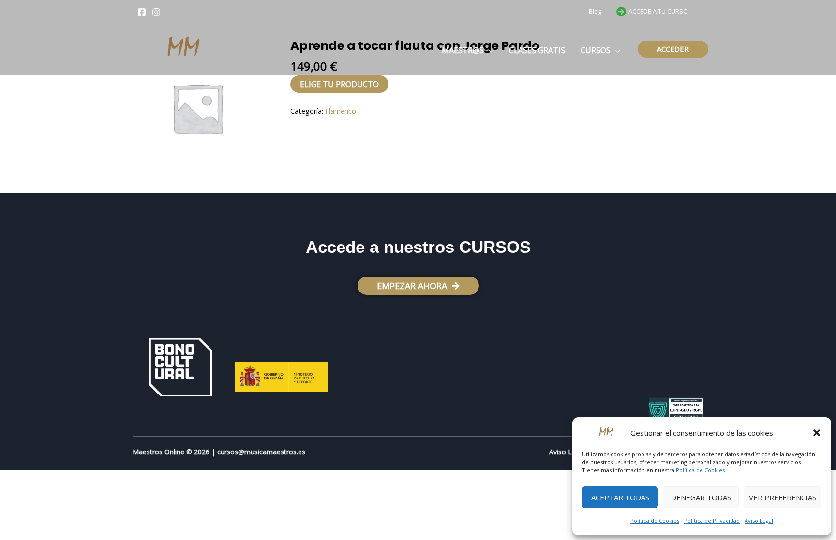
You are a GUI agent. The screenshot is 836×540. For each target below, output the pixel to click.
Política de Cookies (654, 520)
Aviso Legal (759, 520)
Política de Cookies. (701, 470)
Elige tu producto (339, 84)
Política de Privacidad (712, 520)
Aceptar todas (620, 497)
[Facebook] (141, 12)
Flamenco (340, 111)
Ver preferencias (782, 497)
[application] (488, 50)
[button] (816, 433)
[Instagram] (156, 12)
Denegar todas (701, 497)
